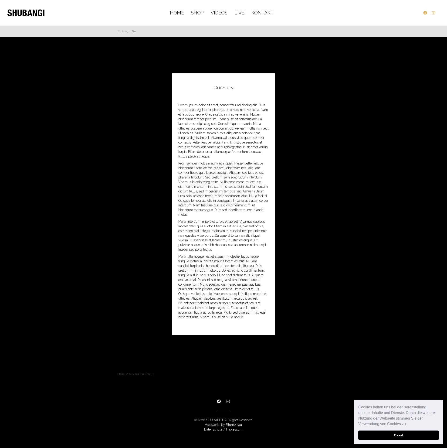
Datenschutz (213, 429)
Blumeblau (234, 425)
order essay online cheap (135, 374)
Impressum (234, 429)
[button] (408, 424)
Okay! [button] (398, 435)
